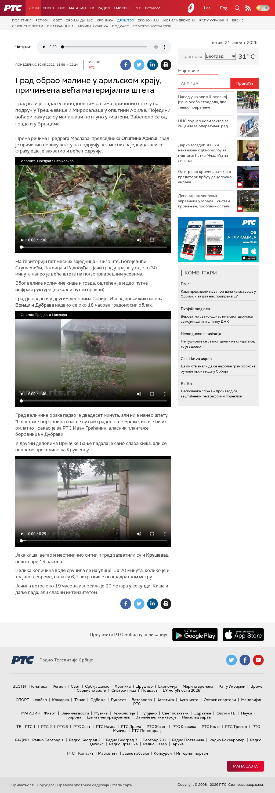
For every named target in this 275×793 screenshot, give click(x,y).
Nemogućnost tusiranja (201, 333)
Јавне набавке (135, 753)
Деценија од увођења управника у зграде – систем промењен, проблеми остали (204, 201)
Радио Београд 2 (84, 740)
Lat (207, 8)
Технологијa (124, 713)
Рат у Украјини (213, 20)
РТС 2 (46, 726)
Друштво (125, 20)
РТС (138, 8)
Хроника (105, 20)
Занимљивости (75, 713)
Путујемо (148, 713)
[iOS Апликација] (218, 239)
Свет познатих (175, 713)
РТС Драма (131, 726)
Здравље (202, 713)
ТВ (92, 8)
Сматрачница (60, 26)
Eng (223, 8)
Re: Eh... (187, 383)
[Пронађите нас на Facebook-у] (245, 660)
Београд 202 (155, 740)
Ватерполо (142, 699)
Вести (33, 8)
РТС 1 (30, 726)
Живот (50, 713)
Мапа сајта (245, 766)
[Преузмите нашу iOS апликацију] (243, 634)
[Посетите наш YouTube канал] (258, 660)
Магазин (77, 8)
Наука (246, 713)
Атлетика (165, 699)
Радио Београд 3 (121, 740)
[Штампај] (166, 64)
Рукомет (118, 699)
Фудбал (39, 699)
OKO (61, 8)
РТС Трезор (236, 726)
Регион (42, 20)
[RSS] (248, 8)
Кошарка (60, 699)
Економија (149, 20)
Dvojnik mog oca (195, 308)
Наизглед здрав (196, 717)
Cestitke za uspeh (196, 358)
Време (238, 20)
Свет (57, 20)
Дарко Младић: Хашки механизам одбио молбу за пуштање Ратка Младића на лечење (203, 153)
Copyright (45, 785)
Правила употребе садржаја (83, 785)
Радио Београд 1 (48, 740)
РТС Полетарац (146, 730)
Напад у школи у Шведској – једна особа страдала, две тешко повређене (204, 102)
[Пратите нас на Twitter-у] (231, 660)
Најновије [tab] (188, 70)
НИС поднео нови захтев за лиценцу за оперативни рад (203, 123)
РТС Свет (82, 726)
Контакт (85, 753)
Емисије (122, 8)
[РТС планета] (191, 8)
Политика (22, 20)
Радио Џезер (155, 744)
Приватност (22, 785)
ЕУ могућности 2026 (152, 26)
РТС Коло (211, 726)
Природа (72, 717)
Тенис (79, 699)
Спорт (49, 8)
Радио (104, 8)
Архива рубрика (93, 26)
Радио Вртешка (123, 744)
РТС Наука (105, 726)
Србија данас (79, 20)
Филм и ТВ (226, 713)
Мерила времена (179, 20)
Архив (178, 744)
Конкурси (163, 753)
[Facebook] (125, 64)
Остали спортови (220, 699)
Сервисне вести (27, 26)
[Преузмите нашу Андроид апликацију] (195, 634)
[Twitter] (139, 64)
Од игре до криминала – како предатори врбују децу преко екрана (205, 176)
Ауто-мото (188, 699)
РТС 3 (62, 726)
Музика (101, 713)
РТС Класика (184, 726)
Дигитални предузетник (108, 717)
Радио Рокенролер (227, 740)
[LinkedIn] (152, 64)
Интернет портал (192, 753)
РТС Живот (157, 726)
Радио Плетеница (188, 740)
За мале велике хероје (156, 717)
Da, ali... (187, 283)
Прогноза (191, 56)
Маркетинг (108, 753)
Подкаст (120, 26)
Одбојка (98, 699)
